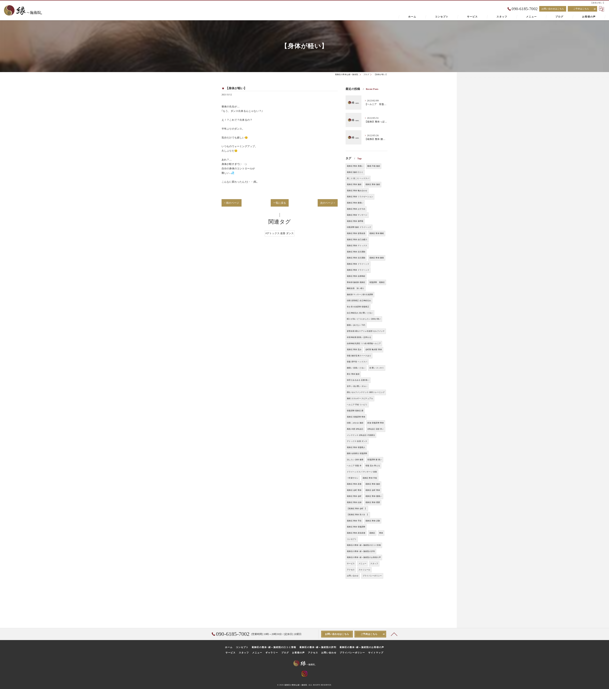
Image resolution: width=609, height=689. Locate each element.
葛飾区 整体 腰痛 (376, 258)
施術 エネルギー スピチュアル (360, 398)
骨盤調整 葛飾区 (377, 282)
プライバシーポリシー (372, 576)
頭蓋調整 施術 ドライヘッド (359, 227)
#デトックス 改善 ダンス (279, 233)
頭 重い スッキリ (376, 368)
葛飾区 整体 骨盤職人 (356, 447)
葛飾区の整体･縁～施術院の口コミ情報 (364, 545)
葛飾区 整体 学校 (370, 478)
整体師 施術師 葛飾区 (356, 282)
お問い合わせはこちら (552, 9)
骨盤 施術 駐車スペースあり (359, 356)
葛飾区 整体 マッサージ (357, 215)
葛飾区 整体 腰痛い (373, 496)
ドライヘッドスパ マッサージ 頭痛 (362, 472)
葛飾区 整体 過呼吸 (355, 221)
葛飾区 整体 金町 (354, 496)
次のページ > (327, 203)
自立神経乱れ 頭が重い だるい (360, 313)
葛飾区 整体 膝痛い (355, 203)
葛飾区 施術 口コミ (355, 172)
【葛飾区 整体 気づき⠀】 (358, 514)
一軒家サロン (352, 478)
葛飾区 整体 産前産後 (356, 533)
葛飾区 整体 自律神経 (356, 276)
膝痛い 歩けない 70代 (356, 325)
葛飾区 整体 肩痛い (355, 166)
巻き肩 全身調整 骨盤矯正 (358, 307)
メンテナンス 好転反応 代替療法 (361, 435)
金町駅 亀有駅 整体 (373, 349)
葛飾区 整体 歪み (354, 349)
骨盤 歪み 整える (372, 466)
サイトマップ (375, 652)
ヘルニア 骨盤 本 (354, 466)
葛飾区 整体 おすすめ (356, 209)
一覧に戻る (279, 203)
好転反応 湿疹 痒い (375, 429)
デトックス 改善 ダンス (357, 441)
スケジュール (364, 570)
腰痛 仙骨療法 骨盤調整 (357, 453)
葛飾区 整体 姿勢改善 (356, 233)
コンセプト (352, 539)
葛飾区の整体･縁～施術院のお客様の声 (364, 557)
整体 (381, 533)
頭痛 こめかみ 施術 (355, 423)
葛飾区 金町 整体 (354, 490)
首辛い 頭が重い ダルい (357, 386)
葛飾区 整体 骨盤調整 (356, 527)
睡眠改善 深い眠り (355, 288)
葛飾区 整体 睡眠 (376, 233)
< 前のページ (231, 203)
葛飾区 (372, 533)
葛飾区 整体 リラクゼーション (360, 196)
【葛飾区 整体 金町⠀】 (357, 508)
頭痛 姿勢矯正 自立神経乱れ (359, 300)
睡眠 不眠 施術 (373, 166)
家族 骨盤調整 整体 (375, 423)
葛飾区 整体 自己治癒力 (357, 239)
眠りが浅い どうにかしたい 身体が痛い (364, 319)
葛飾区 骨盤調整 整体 (356, 417)
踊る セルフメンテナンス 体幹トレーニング (366, 392)
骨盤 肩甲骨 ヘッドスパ (357, 362)
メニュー (362, 563)
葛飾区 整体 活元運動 (356, 252)
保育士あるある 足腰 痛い (358, 380)
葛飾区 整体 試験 (372, 521)
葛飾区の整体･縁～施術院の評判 (361, 551)
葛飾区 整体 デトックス (357, 245)
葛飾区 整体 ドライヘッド (358, 264)
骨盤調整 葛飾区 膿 (355, 411)
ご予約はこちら (581, 9)
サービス (351, 563)
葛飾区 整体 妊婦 (354, 502)
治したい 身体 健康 (355, 459)
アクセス (351, 570)
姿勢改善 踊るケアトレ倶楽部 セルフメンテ (366, 331)
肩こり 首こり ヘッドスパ (358, 178)
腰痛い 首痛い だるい (356, 368)
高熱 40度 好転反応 (355, 429)
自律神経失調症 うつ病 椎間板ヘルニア (364, 343)
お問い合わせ (352, 576)
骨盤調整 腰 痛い (374, 459)
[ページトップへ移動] (394, 634)
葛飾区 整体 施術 (354, 184)
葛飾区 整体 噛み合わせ (357, 190)
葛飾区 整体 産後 (354, 484)
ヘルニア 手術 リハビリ (357, 405)
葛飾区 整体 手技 (354, 521)
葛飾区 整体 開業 (372, 502)
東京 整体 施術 (353, 374)
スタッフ (374, 563)
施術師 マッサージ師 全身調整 (360, 294)
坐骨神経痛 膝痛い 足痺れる (359, 337)
